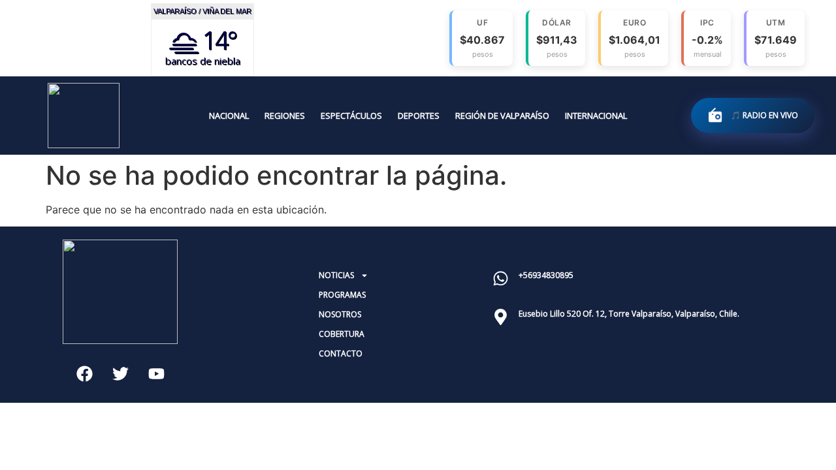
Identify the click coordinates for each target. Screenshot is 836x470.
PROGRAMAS (342, 294)
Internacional (596, 115)
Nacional (229, 115)
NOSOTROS (340, 314)
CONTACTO (340, 353)
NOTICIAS (336, 275)
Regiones (285, 115)
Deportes (419, 115)
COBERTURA (341, 333)
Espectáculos (351, 115)
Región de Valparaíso (502, 115)
